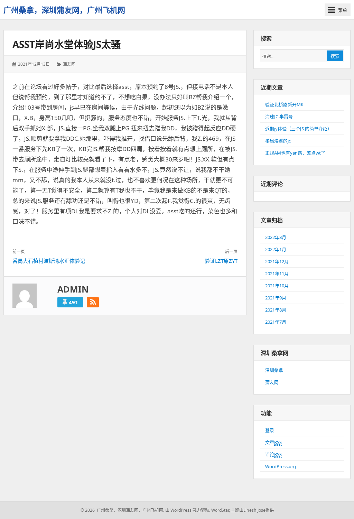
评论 (273, 454)
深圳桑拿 (274, 370)
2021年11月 (277, 273)
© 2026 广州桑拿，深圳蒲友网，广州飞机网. (122, 510)
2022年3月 (275, 237)
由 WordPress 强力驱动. (187, 510)
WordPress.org (280, 466)
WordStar (220, 510)
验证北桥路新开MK (284, 104)
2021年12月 (277, 261)
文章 (273, 442)
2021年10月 (277, 285)
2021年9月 (275, 298)
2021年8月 (275, 310)
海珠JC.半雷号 (279, 116)
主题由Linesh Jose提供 (252, 510)
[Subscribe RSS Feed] (93, 302)
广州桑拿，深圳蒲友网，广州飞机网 (64, 9)
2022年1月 (275, 249)
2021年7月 (275, 322)
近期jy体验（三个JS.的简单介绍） (298, 129)
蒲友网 (69, 64)
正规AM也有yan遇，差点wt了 (295, 153)
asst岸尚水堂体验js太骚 (66, 44)
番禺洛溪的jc (278, 141)
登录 (269, 430)
